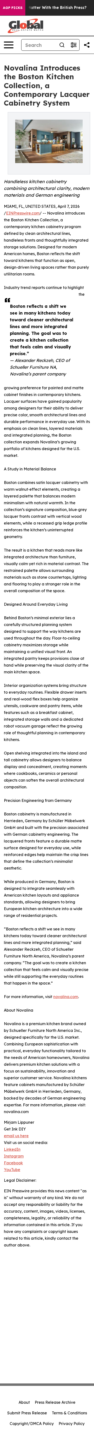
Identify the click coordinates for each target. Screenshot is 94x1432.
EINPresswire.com (23, 213)
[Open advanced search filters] (73, 44)
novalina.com (65, 996)
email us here (16, 1135)
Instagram (14, 1156)
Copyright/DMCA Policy (32, 1423)
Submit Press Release (27, 1412)
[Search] (62, 44)
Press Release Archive (55, 1402)
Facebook (13, 1162)
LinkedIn (12, 1149)
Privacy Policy (72, 1423)
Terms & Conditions (69, 1412)
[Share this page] (86, 45)
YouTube (12, 1169)
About (24, 1402)
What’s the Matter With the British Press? (46, 7)
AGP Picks (12, 8)
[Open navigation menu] (8, 45)
